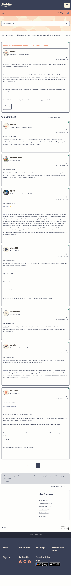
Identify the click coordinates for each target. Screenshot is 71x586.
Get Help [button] (40, 547)
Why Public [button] (24, 547)
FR (58, 13)
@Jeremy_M (14, 406)
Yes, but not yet (43, 513)
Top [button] (5, 527)
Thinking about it (44, 503)
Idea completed (43, 506)
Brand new (42, 500)
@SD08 (5, 327)
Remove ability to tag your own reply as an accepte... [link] (42, 35)
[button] (5, 106)
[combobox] (35, 23)
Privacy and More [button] (58, 549)
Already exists (43, 510)
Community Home (7, 35)
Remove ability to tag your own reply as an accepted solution (25, 45)
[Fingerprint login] (63, 117)
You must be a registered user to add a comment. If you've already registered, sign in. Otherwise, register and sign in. (35, 477)
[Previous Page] (28, 465)
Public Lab (19, 35)
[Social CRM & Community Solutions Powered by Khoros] (65, 528)
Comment (7, 481)
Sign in (62, 13)
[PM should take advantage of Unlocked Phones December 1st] (66, 117)
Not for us (42, 516)
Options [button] (66, 35)
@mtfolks (6, 206)
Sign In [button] (6, 557)
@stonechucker (20, 373)
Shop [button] (5, 547)
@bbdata (6, 214)
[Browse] (4, 13)
